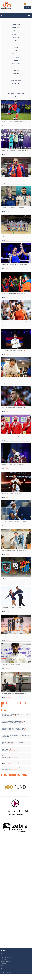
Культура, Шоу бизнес (16, 34)
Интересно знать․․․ (16, 83)
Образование (16, 57)
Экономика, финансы (16, 27)
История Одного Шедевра (16, 80)
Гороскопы (16, 67)
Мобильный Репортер (16, 53)
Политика (16, 30)
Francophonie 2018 (16, 63)
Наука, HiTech (16, 37)
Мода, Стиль (16, 70)
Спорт (16, 20)
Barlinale (16, 60)
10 (27, 703)
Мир (16, 40)
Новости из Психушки (16, 86)
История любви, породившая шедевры (16, 93)
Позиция (16, 44)
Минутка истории (16, 73)
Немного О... (16, 77)
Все (16, 96)
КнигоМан (16, 90)
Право (16, 50)
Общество (16, 47)
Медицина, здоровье (16, 24)
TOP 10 (3, 15)
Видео (27, 7)
